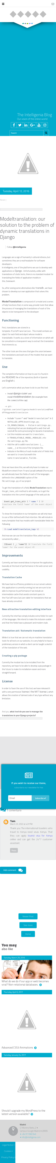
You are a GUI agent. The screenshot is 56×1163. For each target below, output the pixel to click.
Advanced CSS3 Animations (18, 1047)
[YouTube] (39, 125)
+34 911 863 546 (28, 1134)
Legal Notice (8, 1145)
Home (28, 934)
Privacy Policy (8, 1157)
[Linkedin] (26, 125)
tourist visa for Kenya (40, 835)
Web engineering (20, 14)
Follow (16, 247)
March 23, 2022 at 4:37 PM (21, 824)
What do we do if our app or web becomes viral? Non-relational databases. (25, 983)
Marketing (35, 14)
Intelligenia (28, 4)
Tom (12, 821)
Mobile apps (28, 14)
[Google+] (32, 125)
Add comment (9, 870)
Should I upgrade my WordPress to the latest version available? (23, 1112)
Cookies (8, 1151)
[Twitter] (20, 125)
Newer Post (28, 916)
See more (28, 925)
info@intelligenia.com (31, 1137)
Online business (13, 14)
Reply (13, 850)
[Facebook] (14, 125)
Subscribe (39, 798)
